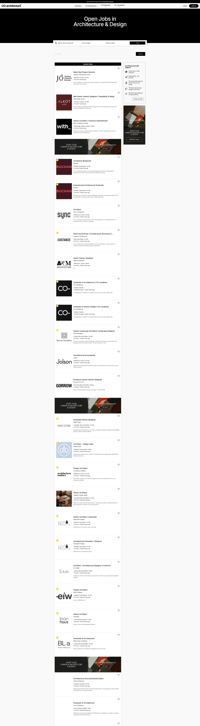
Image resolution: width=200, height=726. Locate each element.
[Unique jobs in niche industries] (126, 72)
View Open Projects (108, 1)
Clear (137, 43)
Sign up (140, 54)
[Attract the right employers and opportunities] (126, 94)
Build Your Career (134, 139)
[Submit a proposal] (119, 68)
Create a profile (138, 99)
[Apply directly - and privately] (126, 77)
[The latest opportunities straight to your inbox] (126, 89)
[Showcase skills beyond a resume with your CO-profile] (126, 83)
